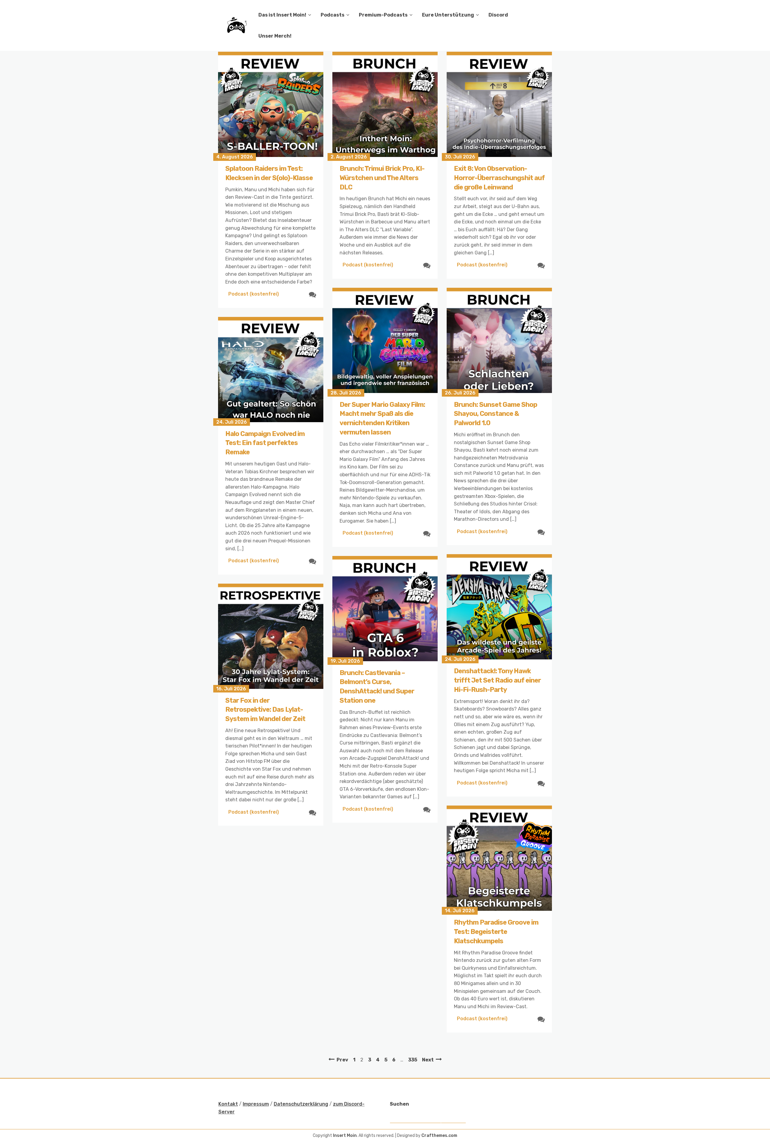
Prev (342, 1060)
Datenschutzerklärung (301, 1104)
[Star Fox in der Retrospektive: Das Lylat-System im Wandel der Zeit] (270, 636)
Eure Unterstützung (448, 15)
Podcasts (332, 15)
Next (428, 1060)
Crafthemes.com (439, 1135)
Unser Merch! (274, 36)
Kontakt (228, 1104)
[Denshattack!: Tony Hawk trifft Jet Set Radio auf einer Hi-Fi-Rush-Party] (499, 606)
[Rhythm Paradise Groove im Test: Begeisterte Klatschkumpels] (499, 858)
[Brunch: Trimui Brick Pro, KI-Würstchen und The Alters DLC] (385, 104)
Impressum (256, 1104)
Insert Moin (345, 1135)
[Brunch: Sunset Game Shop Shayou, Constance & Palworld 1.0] (499, 340)
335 (412, 1060)
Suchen (399, 1104)
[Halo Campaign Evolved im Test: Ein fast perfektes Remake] (270, 369)
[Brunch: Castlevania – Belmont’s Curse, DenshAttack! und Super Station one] (385, 608)
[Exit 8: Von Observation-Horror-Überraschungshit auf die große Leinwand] (499, 104)
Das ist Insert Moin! (282, 15)
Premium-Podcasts (383, 15)
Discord (498, 15)
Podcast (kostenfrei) (253, 294)
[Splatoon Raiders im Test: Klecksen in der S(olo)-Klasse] (270, 104)
